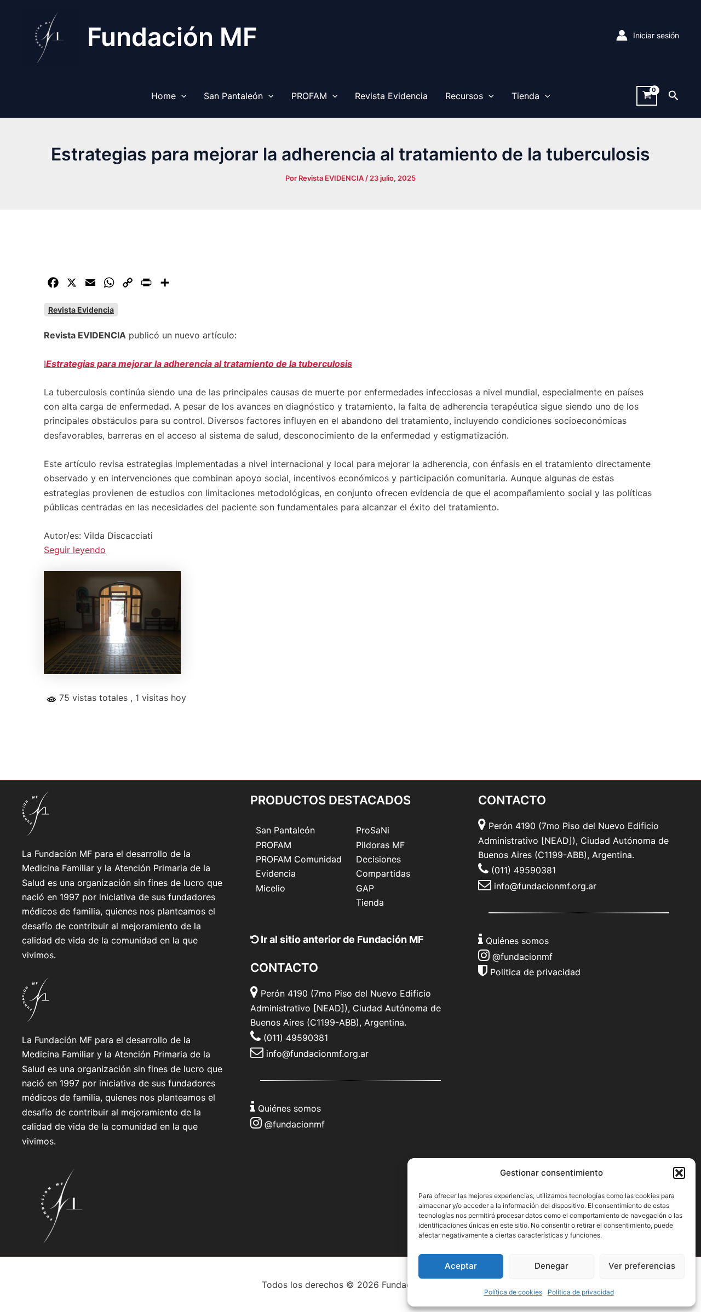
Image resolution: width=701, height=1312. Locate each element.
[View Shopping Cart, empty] (646, 96)
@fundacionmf (295, 1124)
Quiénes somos (289, 1108)
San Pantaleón (233, 95)
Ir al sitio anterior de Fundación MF (341, 939)
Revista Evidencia (391, 95)
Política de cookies (513, 1292)
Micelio (270, 888)
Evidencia (276, 873)
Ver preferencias (641, 1266)
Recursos (464, 95)
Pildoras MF (380, 844)
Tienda (525, 95)
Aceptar (461, 1266)
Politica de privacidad (535, 971)
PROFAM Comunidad (299, 859)
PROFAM (309, 95)
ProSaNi (372, 830)
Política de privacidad (581, 1292)
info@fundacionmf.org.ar (317, 1053)
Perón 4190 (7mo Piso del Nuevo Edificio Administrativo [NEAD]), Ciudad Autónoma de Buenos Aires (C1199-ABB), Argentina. (345, 1008)
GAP (365, 888)
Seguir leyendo (75, 549)
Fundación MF (172, 36)
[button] (679, 1172)
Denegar (551, 1266)
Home (163, 95)
